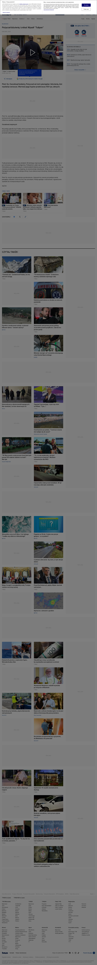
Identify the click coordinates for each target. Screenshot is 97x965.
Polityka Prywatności (6, 12)
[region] (48, 7)
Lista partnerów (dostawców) (49, 9)
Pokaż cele (86, 9)
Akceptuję (86, 5)
